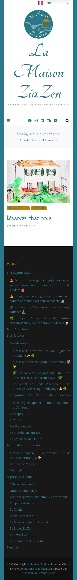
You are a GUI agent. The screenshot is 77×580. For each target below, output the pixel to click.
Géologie (16, 470)
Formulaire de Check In (26, 541)
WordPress (29, 572)
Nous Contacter (21, 516)
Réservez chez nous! (30, 217)
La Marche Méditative (25, 433)
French (48, 3)
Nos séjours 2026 (19, 273)
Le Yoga (15, 420)
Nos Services (16, 335)
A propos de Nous (19, 477)
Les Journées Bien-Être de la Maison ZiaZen (40, 395)
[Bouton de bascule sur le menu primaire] (9, 121)
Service (39, 208)
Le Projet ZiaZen (21, 528)
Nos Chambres (17, 329)
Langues (13, 547)
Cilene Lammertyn (23, 484)
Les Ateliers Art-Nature (26, 439)
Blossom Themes (39, 568)
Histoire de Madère (23, 464)
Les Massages (19, 343)
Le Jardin (16, 509)
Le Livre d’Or (18, 535)
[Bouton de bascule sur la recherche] (67, 121)
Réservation (18, 208)
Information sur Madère (23, 445)
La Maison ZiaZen (38, 71)
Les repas (16, 414)
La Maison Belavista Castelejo (30, 522)
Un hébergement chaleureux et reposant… (39, 497)
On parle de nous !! (23, 503)
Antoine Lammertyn (24, 225)
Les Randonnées (21, 426)
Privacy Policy (46, 572)
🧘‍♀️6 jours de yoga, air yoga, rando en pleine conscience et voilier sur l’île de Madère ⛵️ (40, 285)
